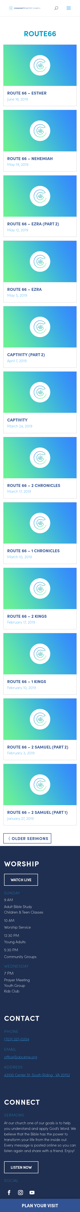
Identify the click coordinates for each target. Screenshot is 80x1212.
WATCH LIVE (21, 879)
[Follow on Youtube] (32, 1193)
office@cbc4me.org (20, 1056)
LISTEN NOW (21, 1167)
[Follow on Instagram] (20, 1193)
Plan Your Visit (40, 1205)
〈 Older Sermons (27, 838)
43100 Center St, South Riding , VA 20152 (37, 1074)
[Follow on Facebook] (9, 1193)
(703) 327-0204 (16, 1038)
